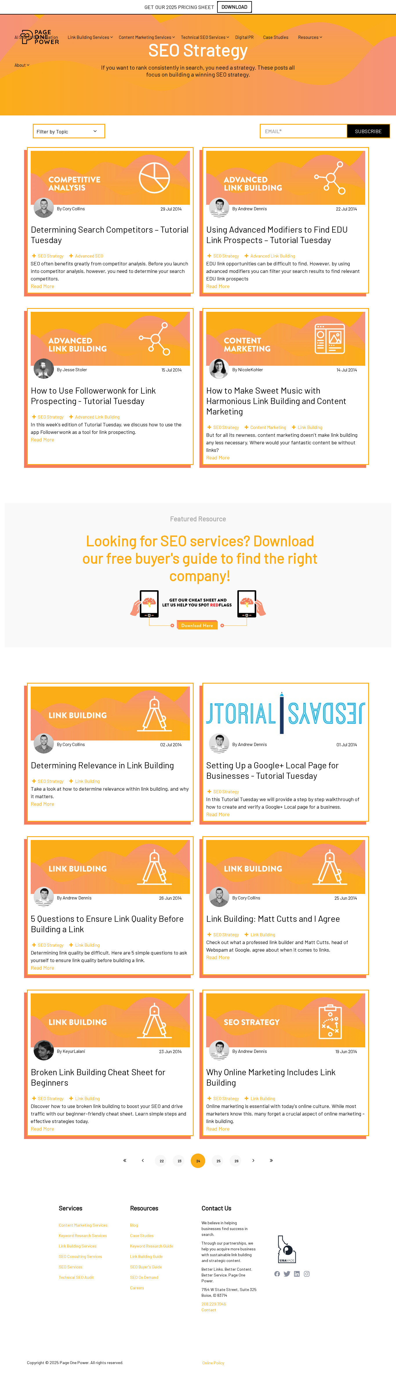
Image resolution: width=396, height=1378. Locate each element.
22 (162, 1161)
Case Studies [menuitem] (275, 37)
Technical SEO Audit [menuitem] (76, 1277)
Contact (208, 1309)
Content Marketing (268, 427)
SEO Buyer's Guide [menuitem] (146, 1266)
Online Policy (213, 1362)
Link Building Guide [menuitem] (146, 1256)
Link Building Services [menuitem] (88, 37)
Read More (42, 286)
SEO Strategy (50, 255)
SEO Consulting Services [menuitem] (80, 1256)
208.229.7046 (213, 1303)
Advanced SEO (89, 255)
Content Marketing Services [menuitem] (145, 37)
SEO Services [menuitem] (70, 1266)
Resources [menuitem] (308, 37)
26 (237, 1161)
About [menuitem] (20, 65)
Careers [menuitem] (137, 1287)
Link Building (310, 427)
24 (198, 1161)
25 (219, 1161)
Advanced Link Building (272, 255)
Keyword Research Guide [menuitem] (151, 1245)
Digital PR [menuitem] (244, 37)
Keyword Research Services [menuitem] (83, 1235)
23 (179, 1161)
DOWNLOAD (234, 7)
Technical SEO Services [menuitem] (203, 37)
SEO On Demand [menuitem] (144, 1277)
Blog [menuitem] (134, 1225)
